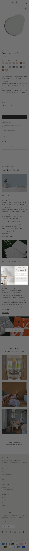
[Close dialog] (27, 267)
